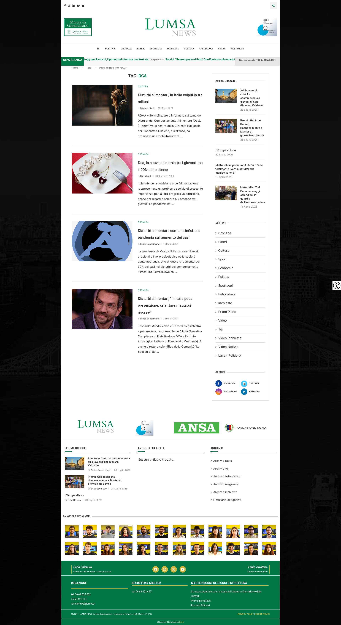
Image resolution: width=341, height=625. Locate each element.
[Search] (273, 5)
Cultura (189, 48)
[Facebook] (65, 5)
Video (222, 320)
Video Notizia (228, 347)
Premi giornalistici (201, 600)
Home (75, 67)
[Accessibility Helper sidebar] (336, 285)
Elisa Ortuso (74, 500)
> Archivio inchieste (223, 492)
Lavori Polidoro (229, 355)
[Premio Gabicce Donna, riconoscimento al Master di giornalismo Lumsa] (226, 126)
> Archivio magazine (224, 484)
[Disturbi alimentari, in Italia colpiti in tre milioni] (102, 105)
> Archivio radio (221, 460)
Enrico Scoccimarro (149, 244)
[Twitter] (69, 5)
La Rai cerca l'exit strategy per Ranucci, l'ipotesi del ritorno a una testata (95, 59)
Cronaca (126, 48)
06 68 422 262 (83, 594)
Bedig (181, 622)
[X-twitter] (173, 569)
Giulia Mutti (145, 176)
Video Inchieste (229, 338)
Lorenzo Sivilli (147, 108)
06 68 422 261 (79, 599)
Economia (156, 48)
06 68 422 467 (143, 591)
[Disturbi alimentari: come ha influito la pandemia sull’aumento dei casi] (102, 241)
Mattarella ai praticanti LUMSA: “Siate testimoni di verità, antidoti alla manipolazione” (239, 169)
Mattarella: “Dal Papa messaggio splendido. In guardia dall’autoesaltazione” (252, 195)
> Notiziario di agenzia (225, 500)
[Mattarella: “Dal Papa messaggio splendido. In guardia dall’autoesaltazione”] (226, 193)
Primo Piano (227, 312)
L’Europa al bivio (225, 150)
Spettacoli (206, 48)
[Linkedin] (73, 5)
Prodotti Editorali (200, 605)
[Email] (83, 5)
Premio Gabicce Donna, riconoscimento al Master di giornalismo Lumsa (252, 128)
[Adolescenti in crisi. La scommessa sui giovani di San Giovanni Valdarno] (226, 96)
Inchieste (173, 48)
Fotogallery (226, 294)
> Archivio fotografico (225, 476)
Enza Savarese (99, 488)
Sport (221, 48)
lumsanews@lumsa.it (83, 603)
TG (220, 329)
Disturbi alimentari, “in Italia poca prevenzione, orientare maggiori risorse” (165, 305)
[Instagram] (164, 569)
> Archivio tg (219, 468)
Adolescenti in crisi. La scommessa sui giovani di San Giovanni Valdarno (252, 98)
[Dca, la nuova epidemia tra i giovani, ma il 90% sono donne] (102, 173)
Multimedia (237, 48)
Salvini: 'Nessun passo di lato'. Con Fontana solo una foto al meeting (201, 59)
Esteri (141, 48)
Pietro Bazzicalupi (100, 470)
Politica (110, 48)
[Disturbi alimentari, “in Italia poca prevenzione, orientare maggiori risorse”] (102, 309)
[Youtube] (78, 5)
